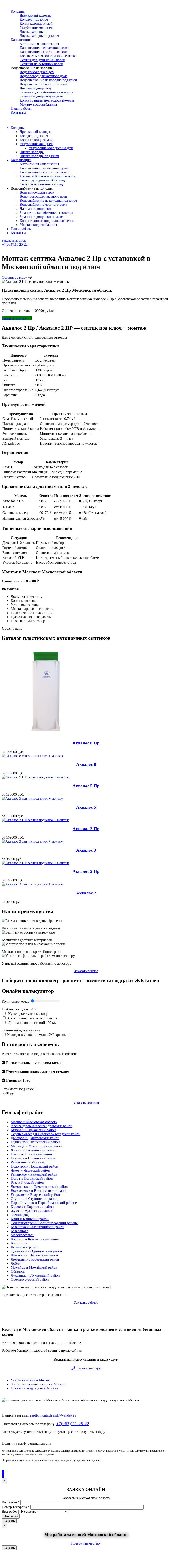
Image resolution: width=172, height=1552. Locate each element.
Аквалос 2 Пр (86, 871)
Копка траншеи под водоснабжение (47, 100)
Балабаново (19, 1231)
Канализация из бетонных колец (44, 52)
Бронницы (19, 1243)
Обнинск (18, 1271)
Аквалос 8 (86, 764)
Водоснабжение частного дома (43, 84)
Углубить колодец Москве (31, 1380)
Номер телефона (16, 1507)
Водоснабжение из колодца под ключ (48, 80)
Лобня (15, 1263)
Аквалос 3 (86, 850)
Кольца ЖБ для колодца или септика (48, 56)
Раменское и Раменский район (34, 1174)
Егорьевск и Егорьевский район (35, 1195)
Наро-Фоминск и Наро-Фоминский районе (44, 1203)
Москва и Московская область (34, 1122)
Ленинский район (24, 1247)
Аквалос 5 (86, 807)
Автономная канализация (39, 44)
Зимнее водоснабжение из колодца (46, 92)
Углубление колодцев (36, 27)
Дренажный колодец (35, 15)
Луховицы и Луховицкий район (35, 1275)
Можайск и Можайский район (34, 1267)
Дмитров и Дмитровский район (35, 1138)
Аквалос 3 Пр (86, 828)
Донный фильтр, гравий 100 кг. (31, 1022)
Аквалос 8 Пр (86, 743)
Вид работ (9, 1511)
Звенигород (20, 1215)
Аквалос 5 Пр (86, 786)
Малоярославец (22, 1235)
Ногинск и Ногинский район (33, 1158)
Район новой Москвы (27, 1162)
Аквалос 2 (86, 893)
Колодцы (18, 11)
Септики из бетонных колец (41, 64)
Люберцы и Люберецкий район (35, 1259)
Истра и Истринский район (32, 1178)
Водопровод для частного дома (43, 76)
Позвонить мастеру (86, 1543)
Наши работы (21, 108)
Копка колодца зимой (36, 23)
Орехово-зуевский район (30, 1279)
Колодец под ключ (34, 19)
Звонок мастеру (88, 1368)
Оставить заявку (15, 277)
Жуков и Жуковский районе (32, 1211)
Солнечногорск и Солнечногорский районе (44, 1223)
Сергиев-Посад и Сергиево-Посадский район (45, 1134)
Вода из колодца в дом (37, 72)
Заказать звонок (14, 240)
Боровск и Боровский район (32, 1207)
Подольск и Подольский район (34, 1166)
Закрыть (9, 1521)
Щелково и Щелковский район (34, 1255)
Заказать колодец (86, 1103)
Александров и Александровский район (41, 1126)
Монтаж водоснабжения (38, 104)
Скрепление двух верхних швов (32, 1018)
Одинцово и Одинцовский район (36, 1251)
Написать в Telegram (18, 252)
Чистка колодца (32, 31)
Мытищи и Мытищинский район (36, 1146)
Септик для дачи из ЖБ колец (42, 60)
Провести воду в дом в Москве (34, 1388)
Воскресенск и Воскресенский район (39, 1190)
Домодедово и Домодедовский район (39, 1186)
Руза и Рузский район (27, 1182)
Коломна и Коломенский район (35, 1239)
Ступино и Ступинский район (34, 1199)
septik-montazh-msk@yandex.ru (53, 1415)
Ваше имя (10, 1502)
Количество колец (16, 1001)
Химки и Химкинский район (33, 1150)
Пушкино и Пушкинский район (35, 1142)
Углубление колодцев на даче (51, 148)
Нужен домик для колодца (27, 1014)
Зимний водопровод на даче (41, 96)
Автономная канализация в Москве (38, 1384)
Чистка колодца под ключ (39, 36)
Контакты (18, 112)
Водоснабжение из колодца (32, 68)
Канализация (21, 40)
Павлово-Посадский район (31, 1154)
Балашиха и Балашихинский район (37, 1227)
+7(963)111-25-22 (15, 244)
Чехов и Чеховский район (30, 1170)
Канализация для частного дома (44, 48)
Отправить (11, 1516)
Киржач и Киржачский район (33, 1130)
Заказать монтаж (15, 318)
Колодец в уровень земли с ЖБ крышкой (38, 1035)
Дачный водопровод (35, 88)
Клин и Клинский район (30, 1219)
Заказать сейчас (86, 971)
